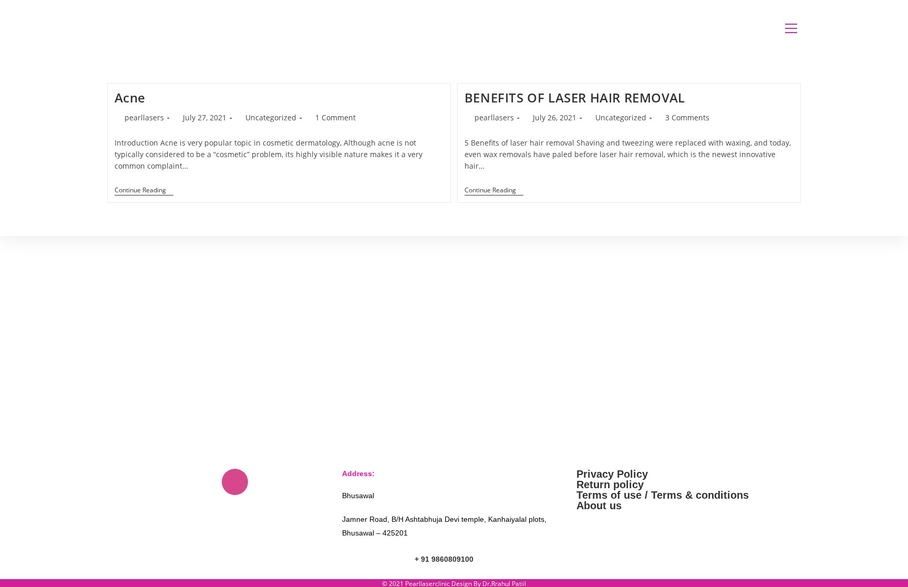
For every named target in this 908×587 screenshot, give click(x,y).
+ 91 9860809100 (444, 559)
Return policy (610, 484)
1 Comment (335, 117)
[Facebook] (204, 482)
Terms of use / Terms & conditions (662, 495)
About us (599, 505)
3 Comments (687, 117)
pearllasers (144, 117)
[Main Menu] (791, 28)
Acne (130, 97)
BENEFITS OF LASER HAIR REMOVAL (575, 97)
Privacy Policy (612, 474)
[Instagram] (235, 482)
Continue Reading (144, 190)
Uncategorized (270, 117)
